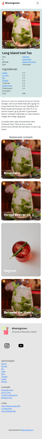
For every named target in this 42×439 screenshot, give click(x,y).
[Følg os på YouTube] (21, 345)
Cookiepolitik (6, 408)
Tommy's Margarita (9, 395)
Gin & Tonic (6, 392)
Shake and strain (29, 62)
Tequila (5, 80)
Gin (3, 78)
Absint (3, 364)
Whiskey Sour (6, 398)
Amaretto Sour (7, 390)
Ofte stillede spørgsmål (10, 406)
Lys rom (5, 75)
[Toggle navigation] (38, 3)
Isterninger (26, 59)
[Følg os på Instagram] (7, 345)
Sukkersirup (7, 86)
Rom (3, 374)
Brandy (4, 366)
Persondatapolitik (8, 411)
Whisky (4, 382)
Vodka (4, 73)
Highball (25, 57)
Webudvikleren (27, 430)
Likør (3, 371)
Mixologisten (12, 2)
